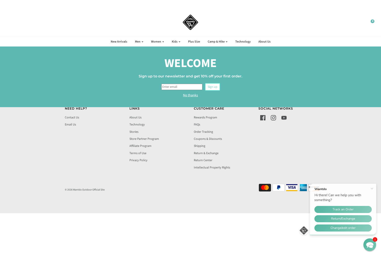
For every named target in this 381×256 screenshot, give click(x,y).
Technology (243, 41)
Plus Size (194, 41)
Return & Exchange (206, 153)
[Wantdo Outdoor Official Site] (190, 22)
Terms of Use (137, 153)
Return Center (203, 160)
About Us (264, 41)
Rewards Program (205, 117)
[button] (369, 244)
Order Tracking (203, 132)
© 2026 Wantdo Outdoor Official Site (85, 190)
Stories (133, 132)
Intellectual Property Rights (212, 167)
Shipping (199, 146)
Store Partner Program (144, 139)
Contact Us (72, 117)
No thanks (190, 95)
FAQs (197, 124)
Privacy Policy (138, 160)
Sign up (212, 87)
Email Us (70, 124)
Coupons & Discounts (208, 139)
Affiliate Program (140, 146)
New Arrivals (119, 41)
